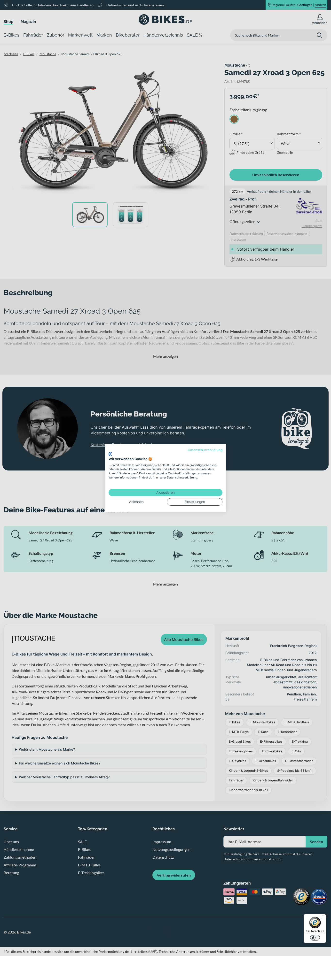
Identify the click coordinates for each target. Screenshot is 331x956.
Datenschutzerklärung (205, 450)
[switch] (315, 938)
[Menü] (323, 917)
